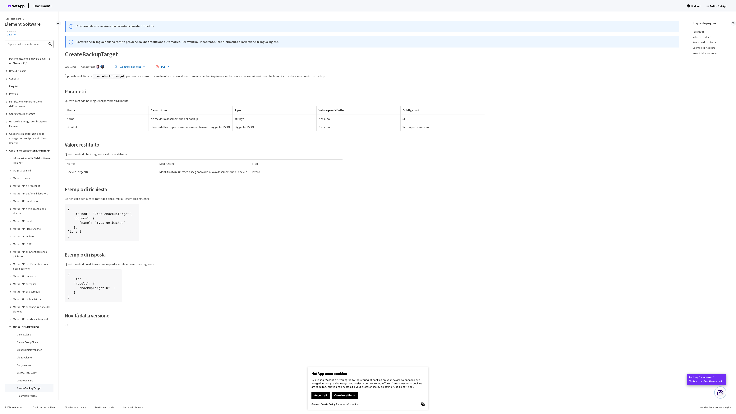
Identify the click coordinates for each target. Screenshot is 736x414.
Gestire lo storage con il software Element (28, 124)
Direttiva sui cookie (104, 407)
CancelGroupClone (27, 342)
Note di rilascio (17, 71)
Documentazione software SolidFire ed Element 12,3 (29, 61)
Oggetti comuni (22, 170)
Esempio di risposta (704, 47)
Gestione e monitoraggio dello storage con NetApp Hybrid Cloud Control (28, 138)
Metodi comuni (21, 178)
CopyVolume (24, 365)
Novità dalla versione (705, 53)
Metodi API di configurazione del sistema (31, 309)
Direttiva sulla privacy (75, 407)
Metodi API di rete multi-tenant (30, 319)
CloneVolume (24, 357)
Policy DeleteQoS (27, 396)
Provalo (13, 94)
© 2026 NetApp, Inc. (14, 407)
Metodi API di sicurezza (26, 291)
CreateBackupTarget (29, 388)
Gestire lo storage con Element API (29, 150)
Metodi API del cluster (25, 201)
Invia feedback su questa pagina (715, 407)
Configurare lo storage (22, 114)
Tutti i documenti (13, 18)
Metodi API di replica (24, 284)
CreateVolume (25, 380)
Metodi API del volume (26, 327)
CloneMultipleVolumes (29, 350)
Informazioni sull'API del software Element (32, 161)
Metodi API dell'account (26, 186)
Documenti (42, 5)
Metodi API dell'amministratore (30, 193)
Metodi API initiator (24, 236)
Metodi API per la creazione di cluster (30, 211)
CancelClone (24, 334)
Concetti (14, 78)
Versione (11, 31)
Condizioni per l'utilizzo (44, 407)
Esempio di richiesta (704, 42)
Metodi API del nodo (24, 276)
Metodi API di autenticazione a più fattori (30, 254)
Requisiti (14, 86)
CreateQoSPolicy (27, 373)
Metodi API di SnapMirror (27, 299)
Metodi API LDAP (22, 244)
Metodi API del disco (24, 221)
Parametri (698, 31)
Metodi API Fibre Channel (27, 228)
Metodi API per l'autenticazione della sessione (31, 266)
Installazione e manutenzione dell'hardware (26, 104)
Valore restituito (702, 37)
